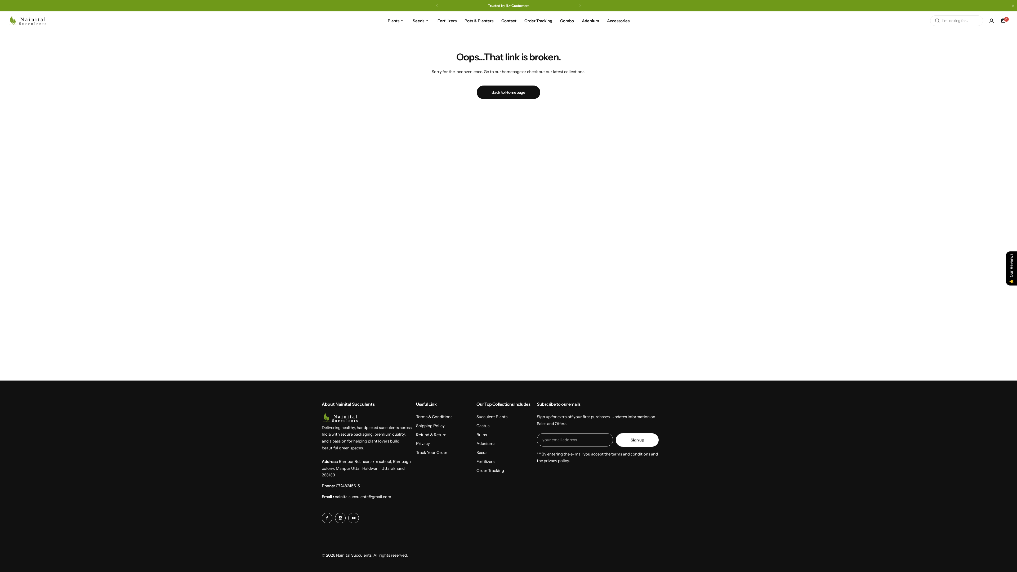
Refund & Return (431, 434)
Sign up (637, 440)
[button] (437, 6)
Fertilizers (485, 461)
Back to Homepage (508, 92)
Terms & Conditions (434, 416)
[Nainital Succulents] (29, 20)
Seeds (481, 452)
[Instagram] (340, 518)
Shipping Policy (430, 425)
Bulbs (481, 434)
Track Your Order (431, 452)
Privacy (423, 443)
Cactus (482, 425)
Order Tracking (490, 470)
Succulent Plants (491, 416)
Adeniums (485, 443)
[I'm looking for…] (937, 20)
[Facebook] (327, 518)
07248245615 (348, 485)
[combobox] (956, 20)
